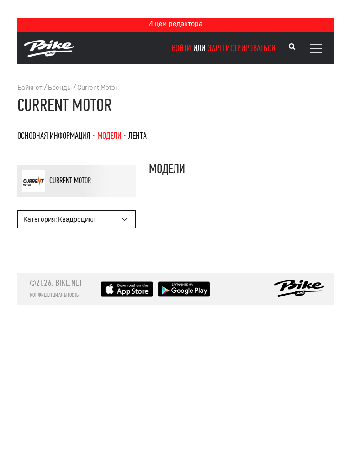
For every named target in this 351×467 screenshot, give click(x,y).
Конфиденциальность (54, 295)
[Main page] (49, 55)
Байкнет (30, 88)
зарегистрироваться (242, 48)
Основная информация (53, 135)
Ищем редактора (175, 24)
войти (181, 48)
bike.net (69, 283)
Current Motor (97, 88)
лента (137, 135)
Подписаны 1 (102, 195)
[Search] (292, 46)
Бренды (60, 88)
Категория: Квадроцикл (59, 219)
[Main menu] (316, 48)
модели (109, 135)
